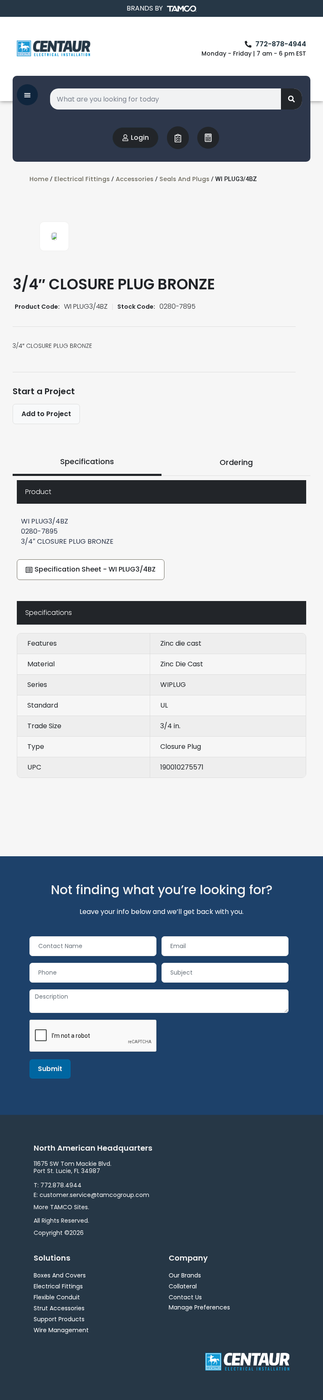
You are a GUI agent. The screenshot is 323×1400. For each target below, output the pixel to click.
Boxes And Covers (60, 1275)
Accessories (135, 179)
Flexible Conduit (57, 1297)
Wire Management (61, 1330)
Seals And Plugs (184, 179)
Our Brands (185, 1275)
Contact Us (185, 1297)
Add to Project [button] (46, 414)
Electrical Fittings (82, 179)
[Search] (291, 99)
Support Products (59, 1319)
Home (38, 179)
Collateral (183, 1286)
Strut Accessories (59, 1308)
